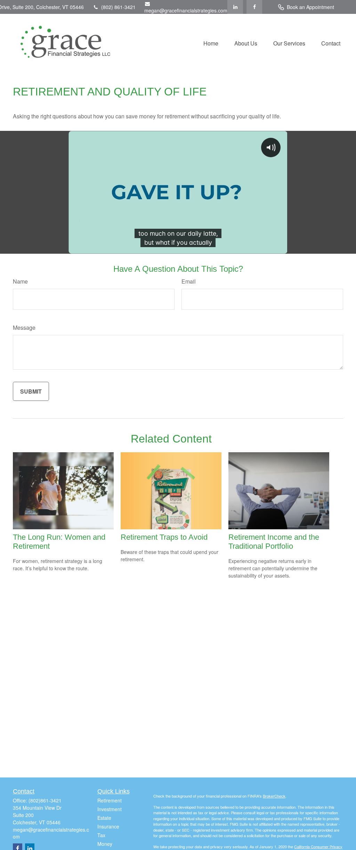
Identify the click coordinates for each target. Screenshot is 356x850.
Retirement (109, 800)
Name (20, 281)
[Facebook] (254, 7)
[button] (211, 42)
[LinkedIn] (235, 7)
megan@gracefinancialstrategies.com (185, 10)
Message (24, 327)
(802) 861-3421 (118, 6)
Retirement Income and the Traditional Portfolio (273, 541)
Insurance (108, 826)
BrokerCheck (274, 796)
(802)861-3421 (45, 800)
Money (104, 843)
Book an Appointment (310, 6)
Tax (101, 835)
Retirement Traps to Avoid (164, 537)
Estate (104, 817)
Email (188, 281)
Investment (109, 809)
